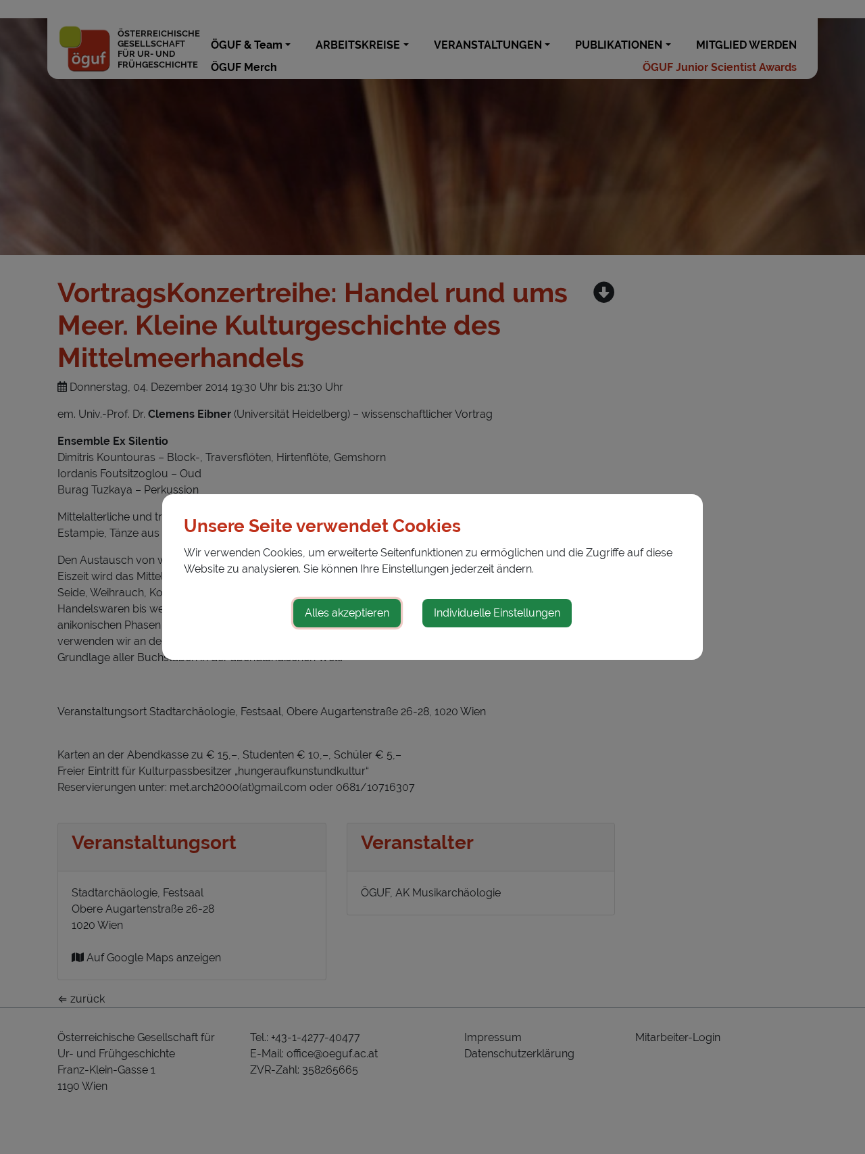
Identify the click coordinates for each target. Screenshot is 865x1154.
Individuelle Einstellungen (497, 612)
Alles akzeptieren (347, 612)
